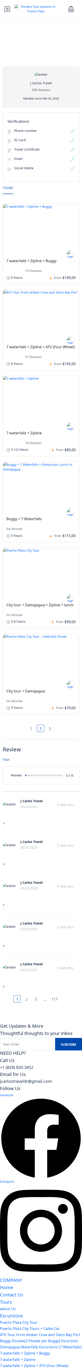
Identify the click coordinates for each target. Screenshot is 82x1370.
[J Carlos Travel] (70, 254)
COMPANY (11, 1280)
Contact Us (11, 1295)
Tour (6, 759)
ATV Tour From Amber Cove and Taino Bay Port (40, 1334)
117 (54, 999)
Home (6, 1287)
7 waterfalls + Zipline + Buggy (31, 260)
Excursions (11, 1316)
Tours (8, 188)
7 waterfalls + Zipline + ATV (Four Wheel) (40, 346)
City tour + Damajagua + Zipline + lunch (40, 604)
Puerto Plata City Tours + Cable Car (30, 1328)
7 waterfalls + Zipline (24, 432)
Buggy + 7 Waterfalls (24, 518)
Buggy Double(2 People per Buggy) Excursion (39, 1340)
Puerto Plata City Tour (19, 1322)
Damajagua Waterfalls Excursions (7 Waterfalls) (41, 1347)
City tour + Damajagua (25, 691)
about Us (8, 1308)
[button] (71, 9)
